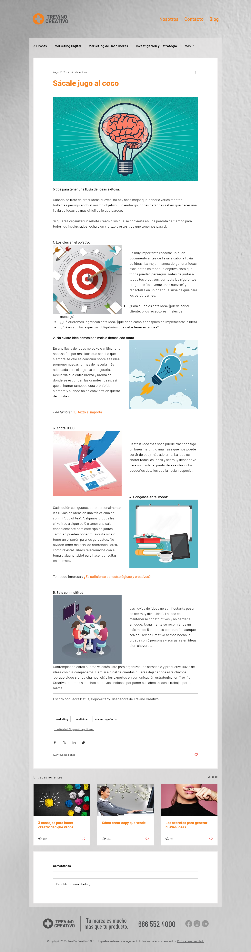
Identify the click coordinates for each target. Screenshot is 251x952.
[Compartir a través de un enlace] (83, 742)
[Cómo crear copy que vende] (125, 800)
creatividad (81, 719)
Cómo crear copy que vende (124, 823)
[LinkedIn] (205, 923)
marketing (61, 719)
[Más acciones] (195, 72)
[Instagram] (197, 923)
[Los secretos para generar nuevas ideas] (189, 800)
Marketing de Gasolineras (108, 46)
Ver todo (213, 776)
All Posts (40, 46)
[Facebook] (188, 923)
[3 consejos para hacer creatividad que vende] (62, 800)
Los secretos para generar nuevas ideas (186, 825)
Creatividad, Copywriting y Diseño (74, 729)
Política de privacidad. (190, 941)
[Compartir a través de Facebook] (55, 742)
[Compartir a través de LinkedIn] (74, 742)
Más (188, 46)
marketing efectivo (106, 719)
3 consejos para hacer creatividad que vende (55, 825)
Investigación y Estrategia (156, 46)
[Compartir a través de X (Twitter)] (64, 742)
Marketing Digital (68, 46)
